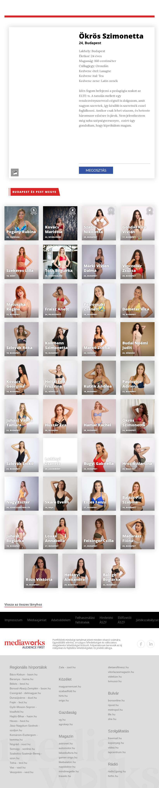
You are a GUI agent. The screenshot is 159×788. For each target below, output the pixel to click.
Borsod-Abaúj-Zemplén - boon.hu (30, 688)
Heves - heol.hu (19, 720)
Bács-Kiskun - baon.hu (23, 674)
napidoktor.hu (67, 766)
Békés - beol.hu (19, 683)
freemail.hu (115, 738)
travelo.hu (65, 776)
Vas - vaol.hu (18, 767)
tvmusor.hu (115, 681)
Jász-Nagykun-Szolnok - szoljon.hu (25, 728)
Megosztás (96, 170)
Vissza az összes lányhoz (23, 604)
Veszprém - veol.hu (21, 772)
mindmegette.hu (69, 771)
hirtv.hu (63, 695)
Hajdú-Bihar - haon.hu (23, 716)
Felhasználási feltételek (85, 620)
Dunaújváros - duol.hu (23, 697)
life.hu (111, 714)
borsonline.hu (116, 700)
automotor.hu (67, 748)
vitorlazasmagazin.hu (121, 671)
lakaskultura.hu (68, 752)
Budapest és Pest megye (34, 192)
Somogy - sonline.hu (22, 748)
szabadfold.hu (67, 691)
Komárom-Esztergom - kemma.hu (24, 737)
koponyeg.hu (116, 742)
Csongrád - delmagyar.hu (25, 693)
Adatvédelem (61, 620)
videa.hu (113, 747)
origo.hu (64, 700)
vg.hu (62, 719)
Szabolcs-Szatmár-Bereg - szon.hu (26, 756)
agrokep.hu (66, 724)
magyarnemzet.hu (70, 686)
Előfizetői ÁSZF (124, 620)
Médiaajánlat (37, 620)
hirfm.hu (113, 776)
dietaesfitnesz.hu (118, 667)
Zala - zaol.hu (67, 667)
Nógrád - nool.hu (20, 744)
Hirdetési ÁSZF (106, 620)
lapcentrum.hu (117, 752)
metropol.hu (115, 709)
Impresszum (13, 620)
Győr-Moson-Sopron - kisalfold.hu (23, 709)
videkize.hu (115, 676)
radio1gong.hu (117, 771)
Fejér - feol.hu (18, 702)
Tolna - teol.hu (18, 762)
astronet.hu (66, 743)
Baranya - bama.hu (21, 679)
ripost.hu (113, 705)
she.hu (112, 719)
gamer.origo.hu (68, 757)
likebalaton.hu (67, 762)
